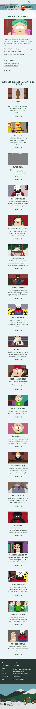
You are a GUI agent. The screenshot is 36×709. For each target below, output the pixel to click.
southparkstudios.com (11, 66)
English (15, 663)
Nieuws (4, 671)
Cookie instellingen (18, 679)
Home (3, 663)
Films (3, 668)
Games (4, 674)
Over (3, 679)
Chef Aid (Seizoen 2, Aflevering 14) (14, 51)
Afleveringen (5, 665)
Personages (5, 676)
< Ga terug (7, 70)
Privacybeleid (17, 676)
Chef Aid (18, 84)
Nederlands (16, 665)
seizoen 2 (22, 54)
